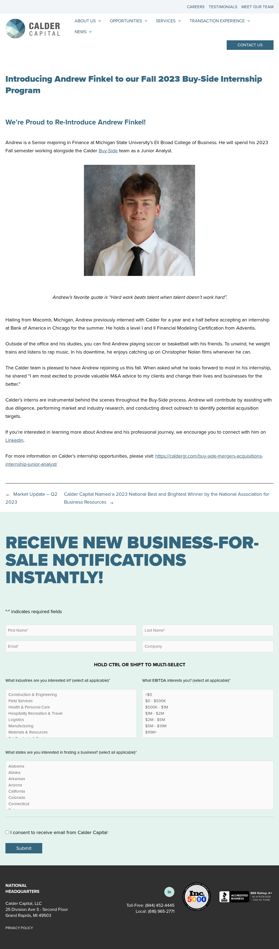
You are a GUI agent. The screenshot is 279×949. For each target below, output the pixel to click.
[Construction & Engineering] (71, 695)
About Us (85, 21)
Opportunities (126, 21)
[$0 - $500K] (208, 701)
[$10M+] (208, 732)
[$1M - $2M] (208, 713)
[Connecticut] (139, 804)
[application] (98, 21)
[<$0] (208, 695)
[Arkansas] (139, 779)
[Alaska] (139, 772)
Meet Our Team (257, 7)
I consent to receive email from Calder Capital (59, 832)
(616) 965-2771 (160, 911)
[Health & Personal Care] (71, 707)
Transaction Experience (217, 21)
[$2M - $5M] (208, 720)
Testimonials (223, 7)
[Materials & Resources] (71, 732)
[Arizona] (139, 785)
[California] (139, 791)
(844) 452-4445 (159, 905)
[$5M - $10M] (208, 726)
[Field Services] (71, 701)
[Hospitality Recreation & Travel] (71, 713)
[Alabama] (139, 766)
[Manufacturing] (71, 726)
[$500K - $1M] (208, 707)
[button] (250, 45)
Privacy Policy (19, 927)
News (80, 32)
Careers (196, 7)
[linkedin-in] (169, 892)
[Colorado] (139, 798)
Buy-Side (108, 150)
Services (165, 21)
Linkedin (14, 440)
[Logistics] (71, 720)
